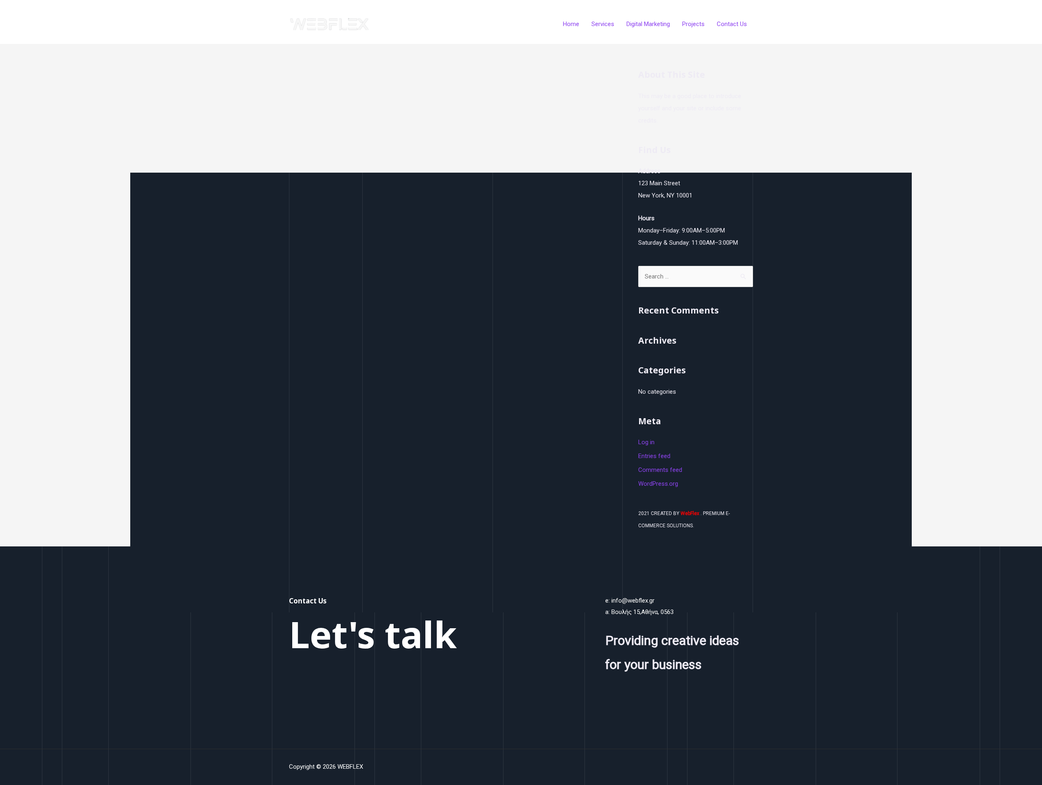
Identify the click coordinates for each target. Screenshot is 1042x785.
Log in (646, 442)
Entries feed (654, 456)
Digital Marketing (648, 24)
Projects (693, 24)
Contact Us (732, 24)
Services (602, 24)
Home (571, 24)
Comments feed (660, 470)
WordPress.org (658, 483)
